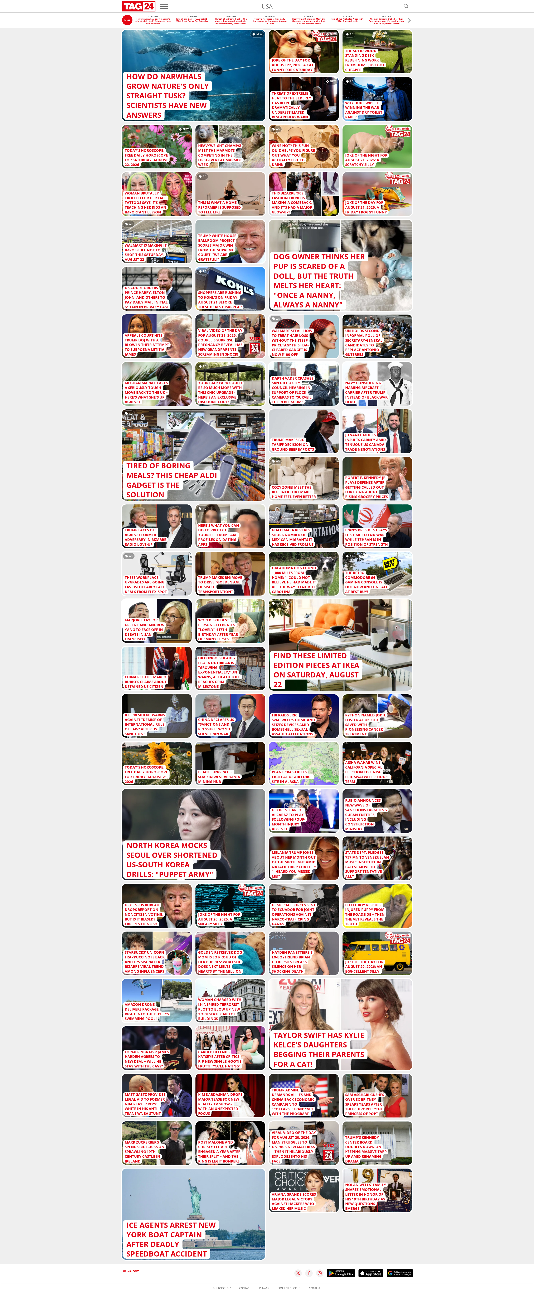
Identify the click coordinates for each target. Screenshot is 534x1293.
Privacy (264, 1288)
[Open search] (406, 6)
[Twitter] (298, 1273)
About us (315, 1288)
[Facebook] (309, 1273)
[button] (409, 21)
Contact (245, 1288)
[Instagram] (320, 1273)
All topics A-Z (222, 1288)
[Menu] (164, 6)
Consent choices (288, 1288)
